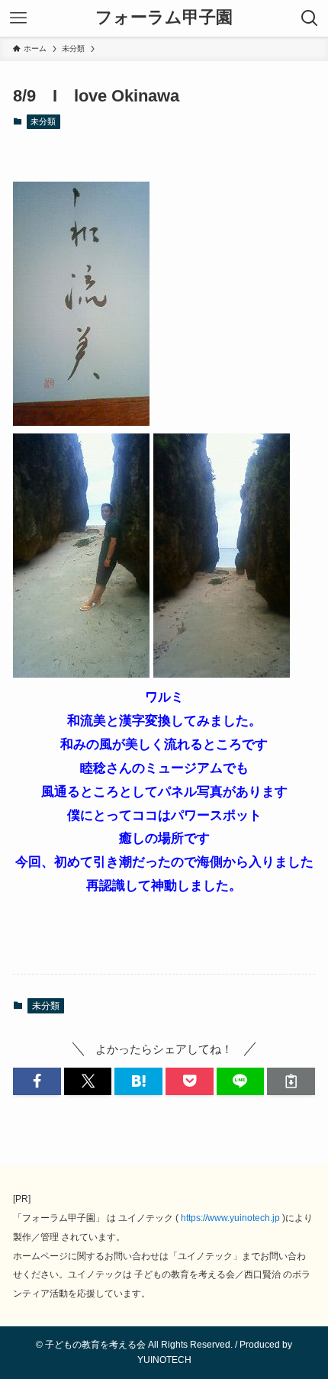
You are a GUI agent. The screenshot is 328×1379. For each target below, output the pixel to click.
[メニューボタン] (18, 18)
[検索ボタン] (309, 18)
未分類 (43, 121)
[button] (37, 1081)
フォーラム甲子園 (164, 18)
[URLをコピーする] (291, 1081)
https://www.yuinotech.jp (230, 1218)
